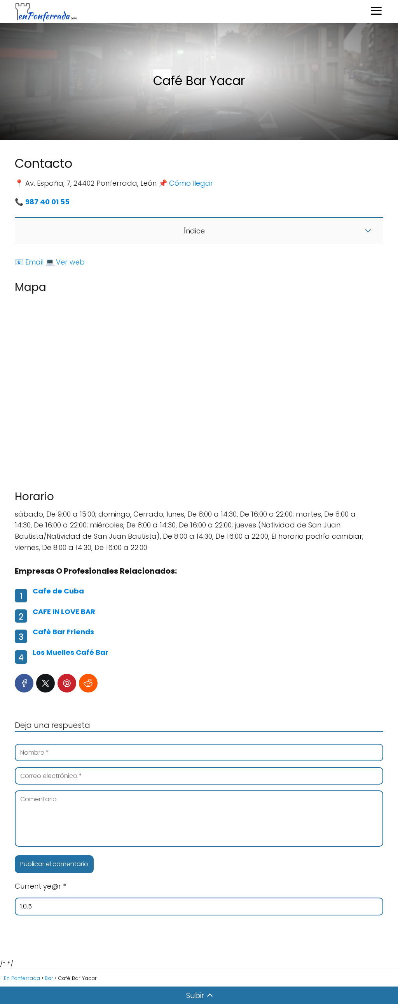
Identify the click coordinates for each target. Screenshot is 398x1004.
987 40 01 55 (47, 202)
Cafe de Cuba (58, 591)
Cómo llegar (191, 183)
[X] (45, 683)
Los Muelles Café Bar (70, 652)
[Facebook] (24, 683)
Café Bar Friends (63, 632)
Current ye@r (40, 886)
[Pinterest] (67, 683)
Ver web (70, 262)
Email (34, 262)
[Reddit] (88, 683)
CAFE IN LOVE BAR (64, 611)
